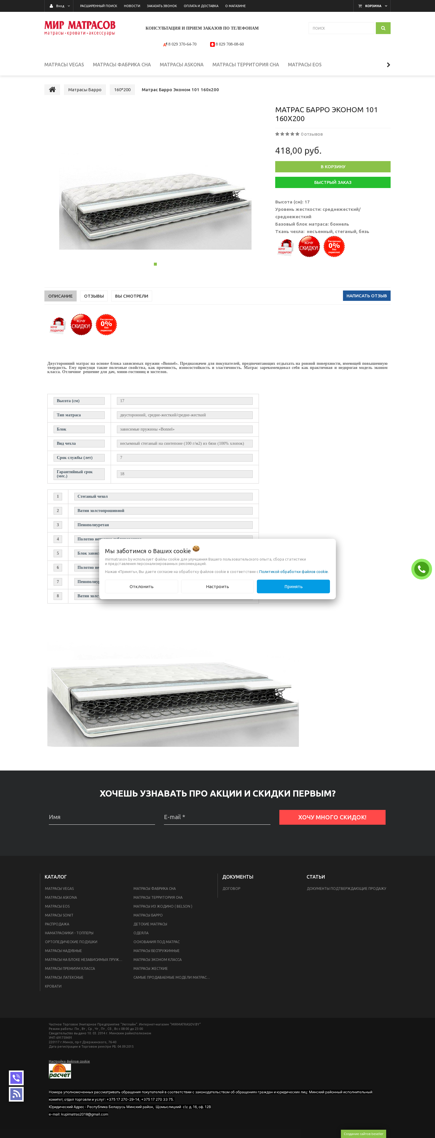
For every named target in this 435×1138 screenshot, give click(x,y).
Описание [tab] (60, 295)
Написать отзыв (367, 295)
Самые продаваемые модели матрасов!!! (174, 977)
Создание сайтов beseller (363, 1133)
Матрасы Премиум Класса (70, 968)
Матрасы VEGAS (59, 888)
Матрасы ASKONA (61, 897)
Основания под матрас (156, 942)
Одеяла (141, 933)
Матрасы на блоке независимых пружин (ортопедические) (85, 960)
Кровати (53, 986)
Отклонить (142, 586)
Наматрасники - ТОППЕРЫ (69, 933)
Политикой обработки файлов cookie (293, 571)
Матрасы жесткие (150, 968)
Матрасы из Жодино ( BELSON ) (162, 906)
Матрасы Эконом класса (157, 960)
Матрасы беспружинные (156, 951)
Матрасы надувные (63, 951)
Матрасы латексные (64, 977)
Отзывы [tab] (94, 295)
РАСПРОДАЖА (57, 924)
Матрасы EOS (57, 906)
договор (231, 888)
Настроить (217, 586)
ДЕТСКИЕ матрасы (150, 924)
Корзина (373, 6)
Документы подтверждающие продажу (346, 888)
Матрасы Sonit (59, 915)
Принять (293, 586)
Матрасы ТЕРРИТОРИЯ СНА (158, 897)
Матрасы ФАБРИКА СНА (154, 888)
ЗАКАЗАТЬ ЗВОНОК (423, 569)
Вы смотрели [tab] (131, 295)
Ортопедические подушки (71, 942)
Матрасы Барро (148, 915)
